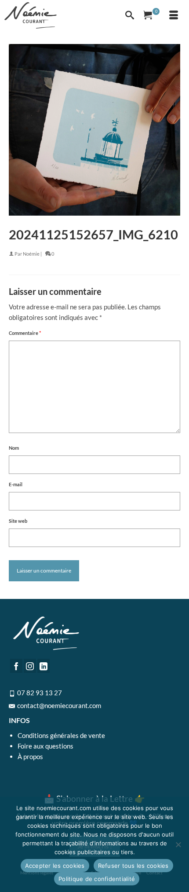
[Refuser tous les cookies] (178, 844)
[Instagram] (30, 666)
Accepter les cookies (55, 865)
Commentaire (25, 333)
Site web (18, 521)
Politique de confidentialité (96, 878)
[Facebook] (16, 666)
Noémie (31, 254)
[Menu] (174, 15)
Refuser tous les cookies (133, 865)
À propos (30, 756)
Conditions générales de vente (61, 735)
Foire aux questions (45, 746)
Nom (14, 448)
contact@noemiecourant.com (59, 705)
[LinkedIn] (43, 666)
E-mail (15, 484)
